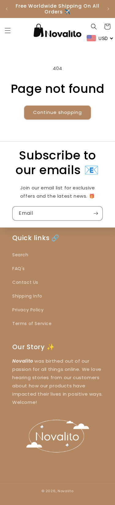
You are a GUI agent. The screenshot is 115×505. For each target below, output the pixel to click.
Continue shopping (57, 112)
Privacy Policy (28, 310)
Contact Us (25, 282)
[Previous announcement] (6, 9)
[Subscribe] (95, 213)
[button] (7, 30)
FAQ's (18, 268)
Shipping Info (27, 296)
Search (20, 255)
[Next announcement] (108, 9)
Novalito (66, 491)
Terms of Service (32, 323)
